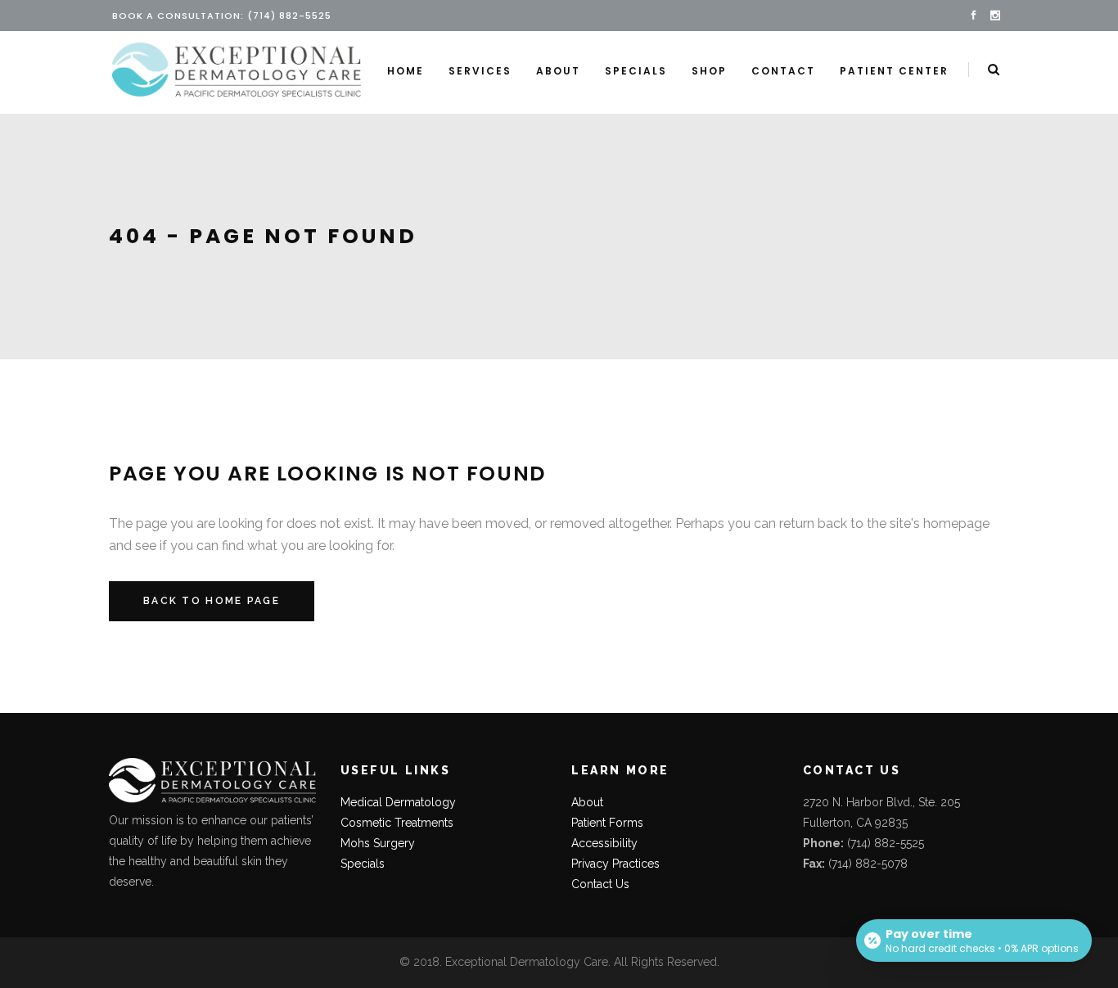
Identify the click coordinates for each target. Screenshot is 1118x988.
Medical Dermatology (398, 802)
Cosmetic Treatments (396, 822)
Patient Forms (607, 822)
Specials (362, 863)
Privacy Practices (615, 863)
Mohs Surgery (377, 843)
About (587, 802)
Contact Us (600, 884)
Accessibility (604, 843)
